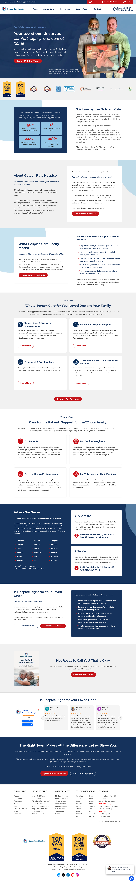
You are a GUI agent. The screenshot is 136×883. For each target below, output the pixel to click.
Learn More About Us (85, 213)
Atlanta (80, 551)
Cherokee (20, 540)
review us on (27, 724)
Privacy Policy (68, 869)
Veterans (58, 814)
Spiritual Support (61, 806)
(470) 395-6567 (125, 10)
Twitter (63, 875)
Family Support (38, 814)
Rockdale (54, 556)
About (35, 9)
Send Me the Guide (83, 674)
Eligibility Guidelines (40, 809)
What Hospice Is (38, 803)
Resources (65, 9)
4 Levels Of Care (38, 796)
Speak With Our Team (28, 61)
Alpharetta (82, 516)
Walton (54, 560)
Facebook (58, 875)
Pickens (54, 552)
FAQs (16, 803)
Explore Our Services (68, 399)
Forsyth (37, 544)
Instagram (77, 875)
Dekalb (19, 556)
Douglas (20, 560)
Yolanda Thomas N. (83, 708)
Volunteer (111, 2)
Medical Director (61, 796)
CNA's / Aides (60, 801)
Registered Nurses (62, 798)
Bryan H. (105, 708)
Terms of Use (56, 869)
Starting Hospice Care (40, 806)
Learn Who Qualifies (26, 626)
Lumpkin (54, 540)
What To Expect (38, 798)
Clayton (20, 544)
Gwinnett (37, 552)
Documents (18, 798)
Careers (94, 2)
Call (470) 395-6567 (83, 773)
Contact (97, 9)
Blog (15, 806)
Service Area (81, 9)
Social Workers (61, 803)
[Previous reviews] (42, 717)
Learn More (25, 346)
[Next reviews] (120, 717)
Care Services (37, 811)
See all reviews (27, 721)
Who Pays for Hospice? (41, 801)
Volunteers (59, 811)
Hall (35, 556)
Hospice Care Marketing (73, 867)
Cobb (19, 548)
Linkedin (68, 875)
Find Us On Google (106, 803)
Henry (36, 560)
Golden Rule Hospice (30, 713)
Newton (54, 544)
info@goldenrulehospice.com (110, 821)
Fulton (36, 548)
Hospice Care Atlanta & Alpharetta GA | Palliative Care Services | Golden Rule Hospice (13, 8)
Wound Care (60, 809)
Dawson (20, 552)
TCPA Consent (79, 869)
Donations (18, 814)
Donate (128, 2)
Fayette (37, 540)
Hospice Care (48, 9)
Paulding (54, 548)
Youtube (72, 875)
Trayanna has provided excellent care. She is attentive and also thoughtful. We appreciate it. (55, 718)
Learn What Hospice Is (33, 275)
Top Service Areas (85, 791)
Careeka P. (54, 708)
